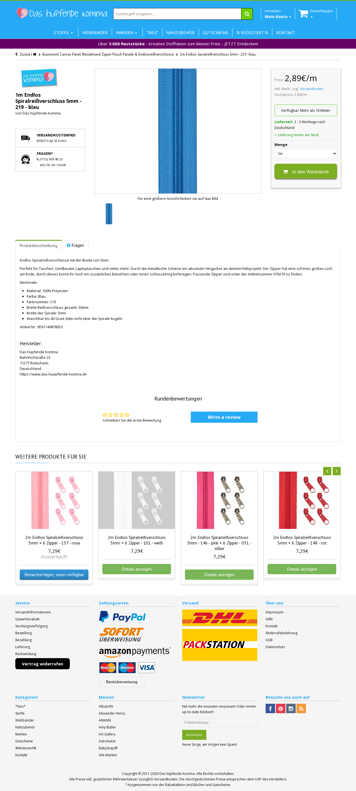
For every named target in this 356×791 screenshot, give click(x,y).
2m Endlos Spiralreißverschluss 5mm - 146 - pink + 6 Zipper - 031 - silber (219, 542)
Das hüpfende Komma (42, 113)
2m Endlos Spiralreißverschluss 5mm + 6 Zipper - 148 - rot (302, 540)
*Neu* (20, 706)
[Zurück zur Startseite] (35, 54)
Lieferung (22, 647)
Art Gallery (107, 734)
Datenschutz (275, 647)
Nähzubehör (25, 727)
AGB (269, 640)
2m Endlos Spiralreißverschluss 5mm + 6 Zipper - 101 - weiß (137, 540)
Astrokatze (107, 741)
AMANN (105, 720)
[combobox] (183, 14)
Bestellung (23, 633)
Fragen (78, 245)
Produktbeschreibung (38, 245)
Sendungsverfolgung (31, 626)
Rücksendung (25, 653)
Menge (281, 144)
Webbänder (24, 720)
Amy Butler (107, 727)
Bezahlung (23, 640)
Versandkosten (311, 88)
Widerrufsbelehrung (281, 633)
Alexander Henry (112, 713)
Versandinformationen (33, 612)
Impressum (274, 612)
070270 (279, 274)
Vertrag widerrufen (42, 663)
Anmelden (194, 735)
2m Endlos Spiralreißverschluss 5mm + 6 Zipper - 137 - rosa (54, 540)
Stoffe (19, 713)
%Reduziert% (25, 748)
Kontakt (272, 626)
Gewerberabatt (27, 619)
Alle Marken (108, 755)
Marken (21, 734)
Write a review (224, 417)
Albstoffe (106, 706)
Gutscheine (24, 741)
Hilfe (269, 619)
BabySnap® (108, 748)
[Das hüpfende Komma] (61, 13)
